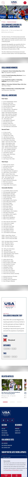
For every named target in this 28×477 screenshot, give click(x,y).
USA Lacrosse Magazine (7, 445)
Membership (17, 433)
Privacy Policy (8, 470)
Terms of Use (15, 470)
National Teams (5, 435)
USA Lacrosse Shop (6, 447)
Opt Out (16, 475)
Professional (5, 433)
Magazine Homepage (11, 21)
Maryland (14, 356)
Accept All (6, 475)
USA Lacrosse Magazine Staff (12, 316)
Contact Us (17, 431)
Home (4, 21)
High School (4, 431)
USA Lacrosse (5, 443)
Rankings (17, 428)
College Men (7, 348)
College (14, 348)
